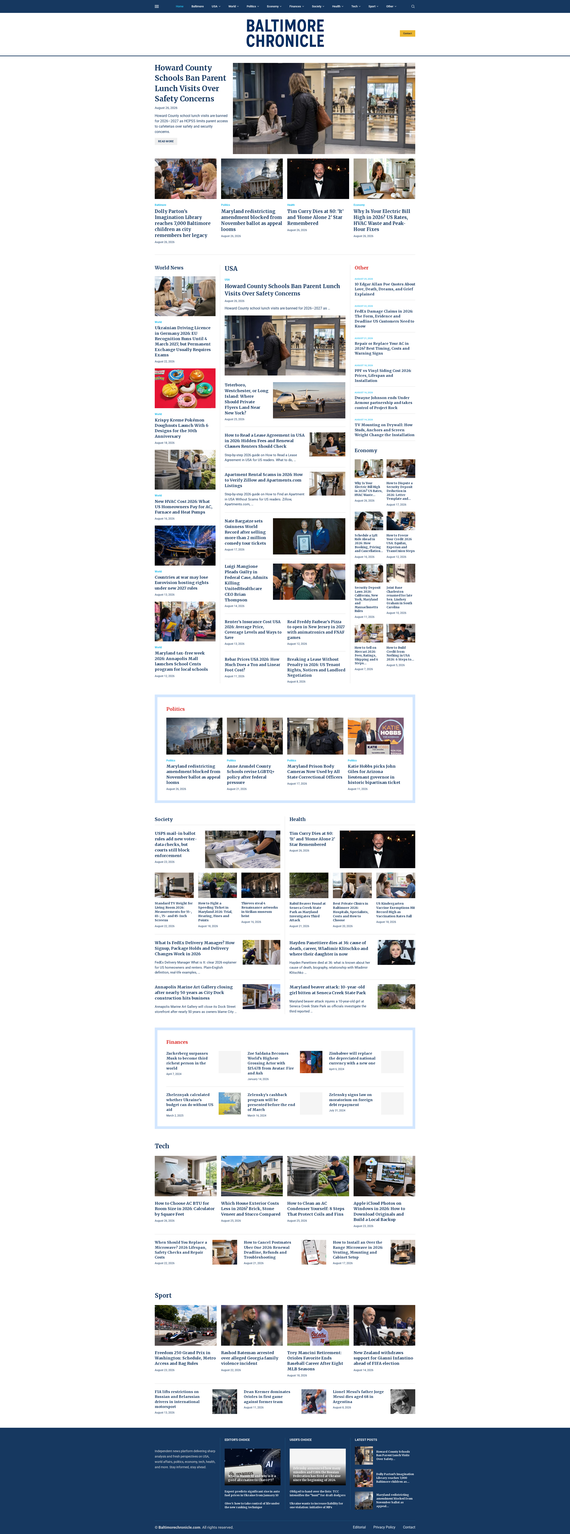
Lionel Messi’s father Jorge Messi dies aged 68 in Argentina (358, 1396)
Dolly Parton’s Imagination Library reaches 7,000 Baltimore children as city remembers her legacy (183, 223)
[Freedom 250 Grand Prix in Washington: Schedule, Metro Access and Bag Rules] (186, 1338)
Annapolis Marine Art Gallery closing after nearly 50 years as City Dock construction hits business (194, 992)
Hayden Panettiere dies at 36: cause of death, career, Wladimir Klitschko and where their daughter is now (328, 948)
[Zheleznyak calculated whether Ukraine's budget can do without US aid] (230, 1103)
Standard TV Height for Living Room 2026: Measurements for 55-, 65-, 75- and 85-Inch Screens (174, 911)
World (232, 6)
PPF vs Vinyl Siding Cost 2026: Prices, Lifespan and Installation (383, 375)
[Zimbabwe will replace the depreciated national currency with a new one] (392, 1062)
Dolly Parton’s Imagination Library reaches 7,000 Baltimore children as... (395, 1477)
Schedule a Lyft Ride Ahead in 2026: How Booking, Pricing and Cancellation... (369, 543)
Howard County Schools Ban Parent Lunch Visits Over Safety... (393, 1455)
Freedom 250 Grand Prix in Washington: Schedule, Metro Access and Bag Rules (185, 1358)
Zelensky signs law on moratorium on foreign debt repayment (351, 1099)
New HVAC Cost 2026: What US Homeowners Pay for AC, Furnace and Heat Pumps (183, 507)
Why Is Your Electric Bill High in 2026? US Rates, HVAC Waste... (369, 489)
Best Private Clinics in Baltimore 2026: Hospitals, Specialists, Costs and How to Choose (350, 912)
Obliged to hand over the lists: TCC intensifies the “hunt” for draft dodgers (318, 1493)
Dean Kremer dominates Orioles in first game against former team (267, 1396)
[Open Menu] (157, 6)
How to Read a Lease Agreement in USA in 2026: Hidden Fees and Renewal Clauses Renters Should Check (265, 441)
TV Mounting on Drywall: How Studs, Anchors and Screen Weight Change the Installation (385, 430)
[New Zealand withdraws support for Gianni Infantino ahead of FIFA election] (384, 1338)
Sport (371, 6)
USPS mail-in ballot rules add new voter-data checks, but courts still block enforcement (176, 844)
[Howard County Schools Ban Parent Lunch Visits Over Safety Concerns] (324, 108)
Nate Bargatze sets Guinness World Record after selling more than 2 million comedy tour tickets (245, 532)
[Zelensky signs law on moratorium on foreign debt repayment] (392, 1103)
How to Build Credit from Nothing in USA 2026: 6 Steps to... (400, 653)
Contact (407, 33)
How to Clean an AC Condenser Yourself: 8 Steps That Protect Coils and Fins (315, 1209)
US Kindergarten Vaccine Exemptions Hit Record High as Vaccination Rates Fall (395, 910)
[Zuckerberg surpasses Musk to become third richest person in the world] (230, 1062)
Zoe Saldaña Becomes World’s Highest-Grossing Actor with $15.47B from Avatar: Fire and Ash (271, 1063)
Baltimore (197, 6)
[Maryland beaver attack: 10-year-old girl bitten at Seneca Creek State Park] (396, 996)
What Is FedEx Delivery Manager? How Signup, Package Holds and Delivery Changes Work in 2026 (195, 948)
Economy (273, 6)
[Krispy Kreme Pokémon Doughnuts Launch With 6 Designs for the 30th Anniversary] (185, 406)
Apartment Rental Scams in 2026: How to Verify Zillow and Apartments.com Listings (264, 480)
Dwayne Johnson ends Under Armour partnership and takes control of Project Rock (383, 403)
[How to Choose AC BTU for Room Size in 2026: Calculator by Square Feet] (186, 1189)
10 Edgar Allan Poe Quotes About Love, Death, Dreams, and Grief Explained (385, 289)
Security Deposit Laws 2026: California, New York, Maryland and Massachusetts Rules (368, 599)
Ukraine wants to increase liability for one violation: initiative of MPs (316, 1505)
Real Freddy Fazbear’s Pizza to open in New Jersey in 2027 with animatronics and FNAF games (316, 629)
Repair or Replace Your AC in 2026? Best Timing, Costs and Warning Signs (382, 348)
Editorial (359, 1527)
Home (179, 6)
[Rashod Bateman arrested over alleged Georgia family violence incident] (252, 1338)
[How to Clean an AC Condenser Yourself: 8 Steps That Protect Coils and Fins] (318, 1189)
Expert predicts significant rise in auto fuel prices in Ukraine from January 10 (252, 1493)
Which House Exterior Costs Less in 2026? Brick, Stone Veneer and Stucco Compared (251, 1209)
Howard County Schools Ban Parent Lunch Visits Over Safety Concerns (282, 290)
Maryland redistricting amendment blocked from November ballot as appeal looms (193, 774)
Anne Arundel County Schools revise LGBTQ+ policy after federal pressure (251, 774)
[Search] (413, 6)
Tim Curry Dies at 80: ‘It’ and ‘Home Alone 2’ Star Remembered (315, 217)
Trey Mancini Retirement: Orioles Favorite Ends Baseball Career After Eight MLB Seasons (315, 1360)
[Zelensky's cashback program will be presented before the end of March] (311, 1103)
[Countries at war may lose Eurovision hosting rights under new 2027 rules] (185, 561)
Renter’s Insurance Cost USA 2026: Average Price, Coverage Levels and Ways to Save (253, 629)
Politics (251, 6)
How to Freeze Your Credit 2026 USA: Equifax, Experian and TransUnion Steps (401, 543)
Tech (354, 6)
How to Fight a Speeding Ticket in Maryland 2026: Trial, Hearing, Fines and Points (215, 911)
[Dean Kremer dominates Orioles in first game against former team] (313, 1401)
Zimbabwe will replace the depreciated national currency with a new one (352, 1058)
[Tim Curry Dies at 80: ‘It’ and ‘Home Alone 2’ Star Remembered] (318, 196)
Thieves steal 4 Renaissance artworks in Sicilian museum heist (259, 909)
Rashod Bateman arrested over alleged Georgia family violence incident (249, 1358)
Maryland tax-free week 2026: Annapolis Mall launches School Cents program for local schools (181, 661)
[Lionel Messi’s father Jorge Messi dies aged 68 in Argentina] (403, 1401)
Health (336, 6)
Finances (295, 6)
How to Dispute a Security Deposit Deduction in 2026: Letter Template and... (400, 491)
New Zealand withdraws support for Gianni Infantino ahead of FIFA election (383, 1358)
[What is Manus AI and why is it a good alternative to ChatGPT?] (253, 1467)
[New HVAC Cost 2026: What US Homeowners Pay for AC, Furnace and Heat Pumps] (185, 485)
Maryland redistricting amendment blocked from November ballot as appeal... (394, 1500)
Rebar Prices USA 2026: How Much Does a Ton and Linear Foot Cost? (252, 665)
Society (316, 6)
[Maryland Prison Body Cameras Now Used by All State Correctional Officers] (315, 752)
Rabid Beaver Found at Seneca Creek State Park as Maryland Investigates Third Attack (307, 912)
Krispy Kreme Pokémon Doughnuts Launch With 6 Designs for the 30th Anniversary (181, 428)
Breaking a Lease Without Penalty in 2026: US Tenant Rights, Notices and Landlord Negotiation (316, 667)
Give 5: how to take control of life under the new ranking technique (252, 1505)
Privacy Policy (384, 1527)
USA (215, 6)
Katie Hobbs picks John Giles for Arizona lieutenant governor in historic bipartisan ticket (374, 774)
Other (389, 6)
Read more (166, 141)
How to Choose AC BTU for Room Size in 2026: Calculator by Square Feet (185, 1209)
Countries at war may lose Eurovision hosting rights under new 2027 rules (182, 583)
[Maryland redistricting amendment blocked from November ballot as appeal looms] (252, 199)
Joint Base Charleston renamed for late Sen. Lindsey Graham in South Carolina (399, 597)
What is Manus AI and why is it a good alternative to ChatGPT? (252, 1478)
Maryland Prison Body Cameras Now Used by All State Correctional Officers (314, 772)
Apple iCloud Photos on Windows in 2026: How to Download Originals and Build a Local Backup (379, 1211)
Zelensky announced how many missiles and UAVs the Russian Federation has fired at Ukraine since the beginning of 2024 (317, 1474)
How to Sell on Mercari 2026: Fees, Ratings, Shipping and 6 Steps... (366, 655)
